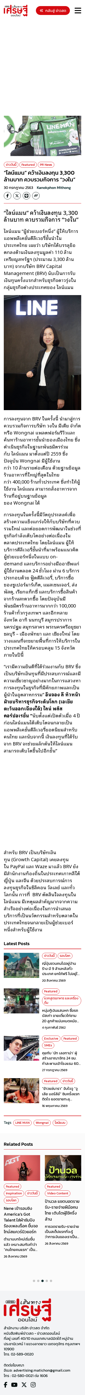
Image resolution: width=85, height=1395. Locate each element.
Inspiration (14, 1193)
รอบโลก (65, 955)
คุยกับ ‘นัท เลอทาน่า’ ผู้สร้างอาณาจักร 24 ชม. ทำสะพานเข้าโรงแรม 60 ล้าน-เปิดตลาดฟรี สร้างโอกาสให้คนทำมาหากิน (60, 1063)
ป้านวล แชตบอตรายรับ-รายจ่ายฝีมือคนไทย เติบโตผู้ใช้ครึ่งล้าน (62, 1210)
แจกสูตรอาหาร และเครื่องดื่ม (61, 1000)
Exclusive (51, 1038)
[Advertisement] (42, 67)
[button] (34, 1281)
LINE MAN (22, 1122)
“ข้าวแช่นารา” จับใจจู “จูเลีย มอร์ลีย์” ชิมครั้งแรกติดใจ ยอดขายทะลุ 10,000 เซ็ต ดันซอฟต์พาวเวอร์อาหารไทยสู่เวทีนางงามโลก (61, 1101)
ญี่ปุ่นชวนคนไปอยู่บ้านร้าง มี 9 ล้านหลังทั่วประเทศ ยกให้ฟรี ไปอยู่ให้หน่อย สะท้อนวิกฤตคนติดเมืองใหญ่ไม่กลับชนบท (61, 974)
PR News (46, 164)
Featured (28, 164)
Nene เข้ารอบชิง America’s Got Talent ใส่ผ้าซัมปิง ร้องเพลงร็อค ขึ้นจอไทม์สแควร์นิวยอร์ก (21, 1220)
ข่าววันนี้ (11, 164)
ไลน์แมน (60, 1122)
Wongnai (42, 1122)
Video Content (57, 1193)
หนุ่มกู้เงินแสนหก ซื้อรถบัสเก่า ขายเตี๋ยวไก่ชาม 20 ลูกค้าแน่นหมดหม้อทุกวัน (60, 1018)
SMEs (48, 1045)
